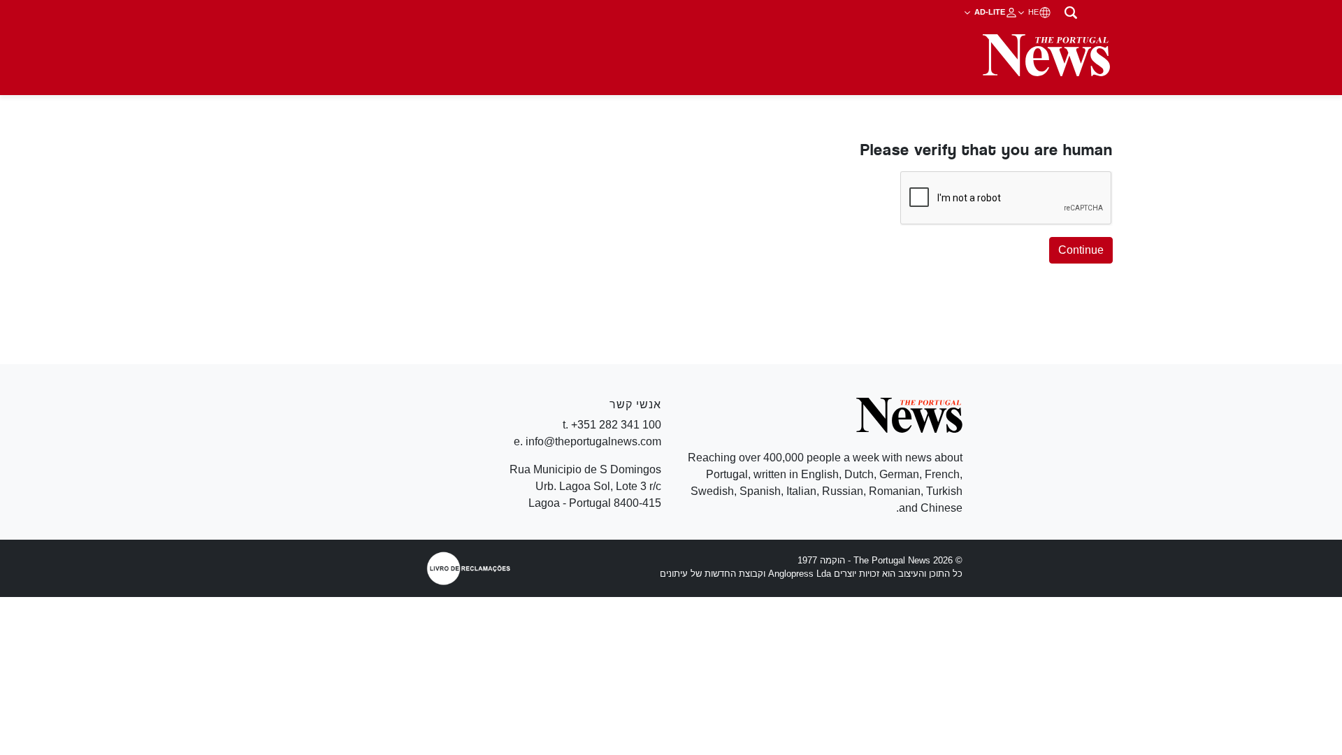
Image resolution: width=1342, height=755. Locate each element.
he (1032, 12)
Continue (1081, 250)
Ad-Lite (988, 12)
